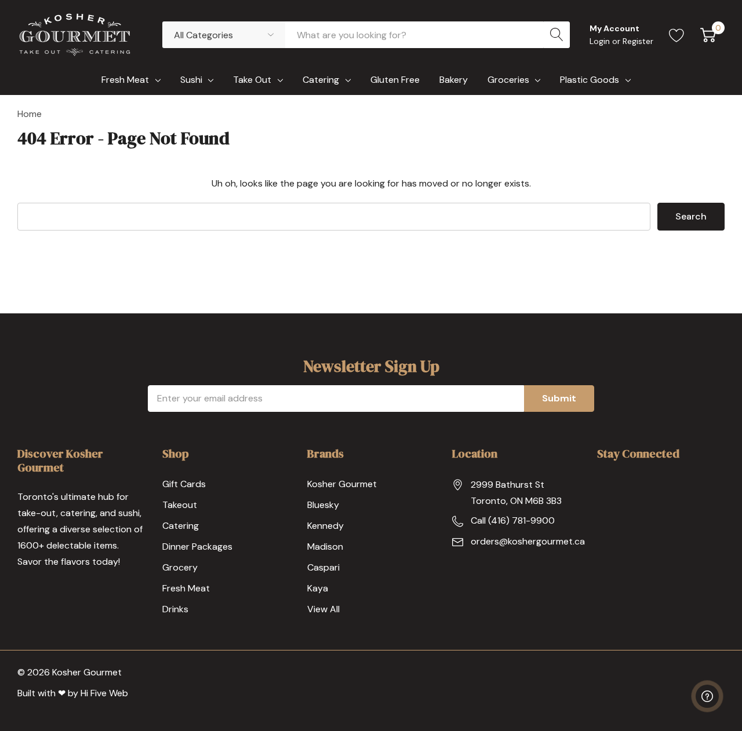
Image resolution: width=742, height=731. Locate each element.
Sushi (191, 80)
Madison (325, 546)
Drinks (175, 609)
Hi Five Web (104, 693)
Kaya (317, 588)
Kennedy (325, 526)
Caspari (323, 567)
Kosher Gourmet (342, 484)
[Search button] (556, 34)
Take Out (252, 80)
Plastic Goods (589, 80)
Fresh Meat (125, 80)
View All (323, 609)
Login (601, 41)
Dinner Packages (197, 546)
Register (638, 41)
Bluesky (323, 505)
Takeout (179, 505)
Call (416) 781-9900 (513, 520)
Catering (321, 80)
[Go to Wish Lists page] (677, 35)
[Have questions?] (707, 696)
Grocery (180, 567)
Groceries (508, 80)
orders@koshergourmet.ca (528, 541)
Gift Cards (184, 484)
